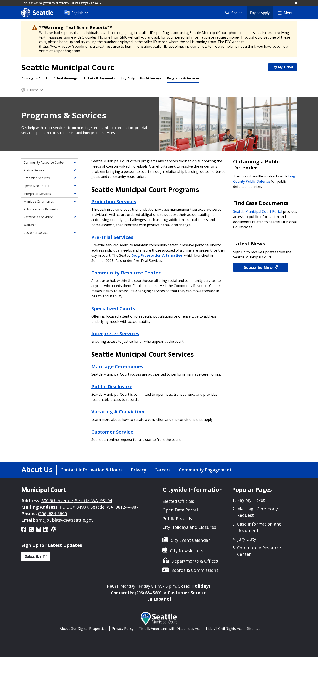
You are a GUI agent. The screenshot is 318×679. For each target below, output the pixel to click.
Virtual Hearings (65, 78)
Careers (162, 470)
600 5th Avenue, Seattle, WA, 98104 (76, 500)
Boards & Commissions (194, 570)
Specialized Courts (113, 308)
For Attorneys (151, 78)
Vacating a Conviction (39, 217)
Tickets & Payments (99, 78)
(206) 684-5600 (52, 513)
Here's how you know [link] (84, 3)
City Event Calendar (190, 540)
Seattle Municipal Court (67, 67)
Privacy (138, 470)
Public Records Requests (41, 209)
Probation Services (113, 201)
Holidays (201, 586)
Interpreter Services (115, 333)
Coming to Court (34, 78)
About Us (37, 469)
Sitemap (253, 628)
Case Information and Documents (259, 527)
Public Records (177, 518)
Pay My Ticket (282, 67)
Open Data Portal (180, 510)
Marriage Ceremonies (117, 366)
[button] (296, 3)
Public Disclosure (111, 386)
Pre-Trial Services (112, 237)
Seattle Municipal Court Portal (257, 211)
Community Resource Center (44, 162)
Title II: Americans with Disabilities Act (169, 628)
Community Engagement (205, 470)
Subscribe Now (258, 267)
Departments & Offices (194, 561)
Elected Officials (178, 501)
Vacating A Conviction (118, 411)
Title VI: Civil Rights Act (223, 628)
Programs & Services (183, 78)
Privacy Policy (122, 628)
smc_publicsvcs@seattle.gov (64, 520)
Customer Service (112, 431)
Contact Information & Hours (92, 470)
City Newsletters (186, 550)
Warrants (30, 225)
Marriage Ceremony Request (257, 512)
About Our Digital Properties (83, 628)
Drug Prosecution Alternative (156, 255)
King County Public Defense (264, 179)
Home (34, 90)
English (77, 12)
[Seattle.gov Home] (23, 90)
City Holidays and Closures (189, 527)
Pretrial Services (35, 170)
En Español (159, 599)
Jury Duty (127, 78)
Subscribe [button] (33, 556)
